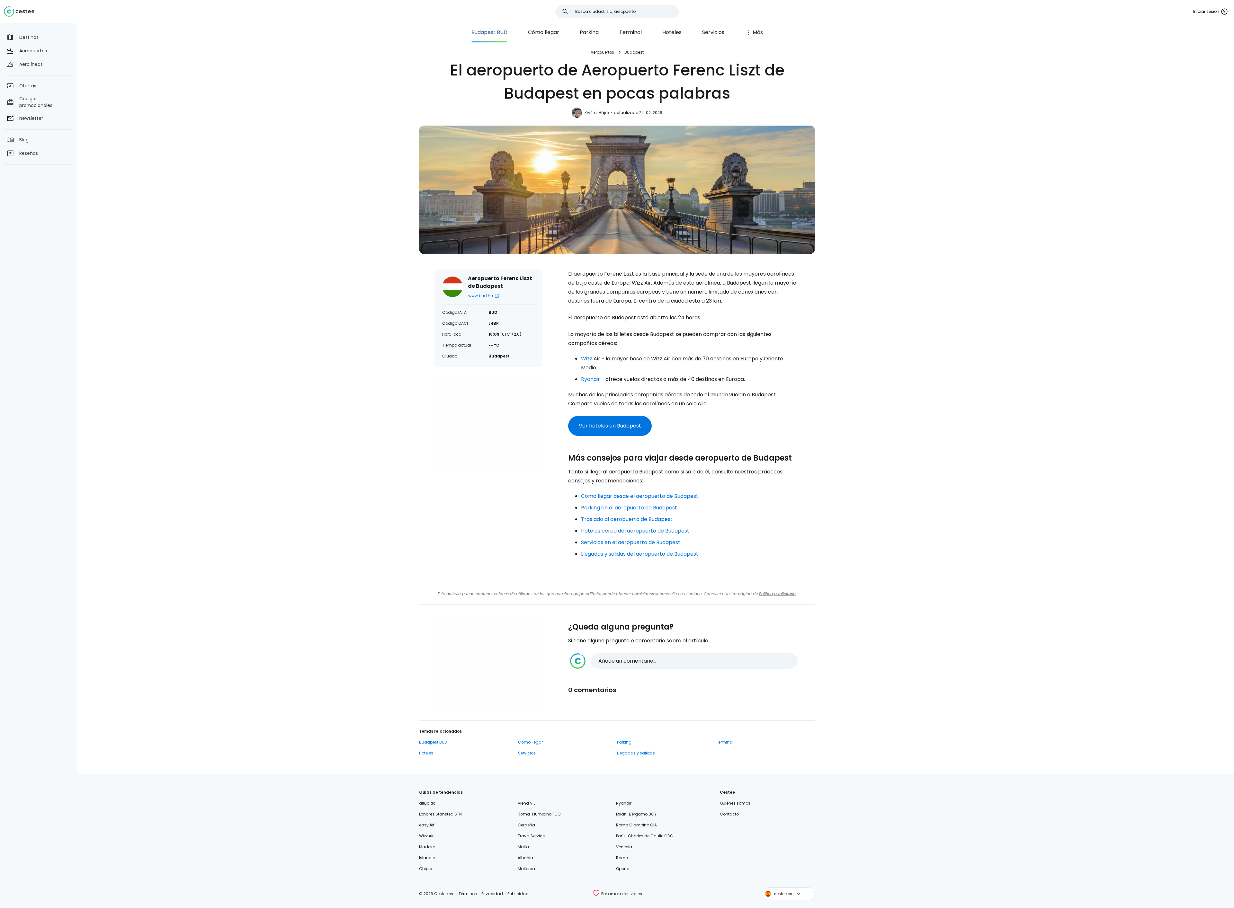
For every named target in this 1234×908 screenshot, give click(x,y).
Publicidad (518, 893)
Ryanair (590, 379)
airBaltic (427, 803)
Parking (589, 32)
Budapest (634, 52)
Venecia (624, 847)
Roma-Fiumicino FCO (539, 814)
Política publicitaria (777, 593)
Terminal (630, 32)
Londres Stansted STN (440, 814)
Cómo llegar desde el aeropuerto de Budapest (639, 496)
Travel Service (531, 836)
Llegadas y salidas (636, 753)
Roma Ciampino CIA (636, 825)
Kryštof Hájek (597, 112)
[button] (684, 661)
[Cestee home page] (19, 11)
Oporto (622, 868)
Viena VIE (526, 803)
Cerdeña (526, 825)
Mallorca (526, 868)
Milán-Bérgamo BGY (636, 814)
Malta (523, 847)
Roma (622, 857)
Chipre (425, 868)
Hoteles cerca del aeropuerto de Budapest (635, 530)
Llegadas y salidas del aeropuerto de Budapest (639, 554)
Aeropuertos (602, 52)
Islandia (427, 857)
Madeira (427, 847)
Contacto (729, 814)
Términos (468, 893)
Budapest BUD (489, 32)
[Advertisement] (488, 427)
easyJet (426, 825)
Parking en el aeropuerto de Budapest (629, 507)
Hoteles (672, 32)
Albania (525, 857)
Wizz (586, 358)
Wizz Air (426, 836)
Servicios (713, 32)
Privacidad (492, 893)
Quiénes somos (735, 803)
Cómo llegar (543, 32)
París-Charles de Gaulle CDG (644, 836)
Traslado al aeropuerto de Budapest (627, 519)
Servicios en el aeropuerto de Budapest (630, 542)
